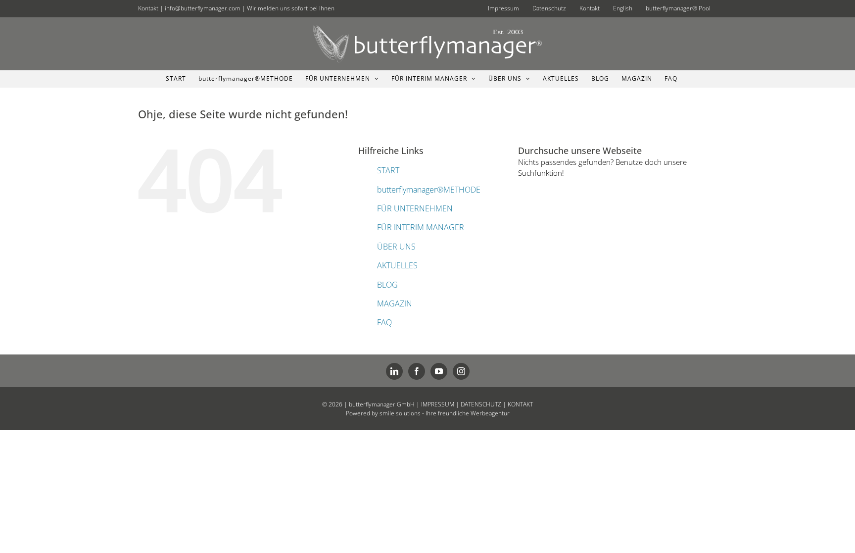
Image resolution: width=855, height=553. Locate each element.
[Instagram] (461, 371)
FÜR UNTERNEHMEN (415, 208)
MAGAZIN (394, 303)
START (388, 170)
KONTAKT (520, 404)
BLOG (387, 284)
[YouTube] (438, 371)
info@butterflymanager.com (202, 8)
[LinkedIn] (394, 371)
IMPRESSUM (437, 404)
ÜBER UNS (396, 246)
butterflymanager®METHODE (428, 189)
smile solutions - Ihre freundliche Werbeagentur (445, 413)
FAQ (384, 322)
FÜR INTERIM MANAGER (420, 227)
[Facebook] (416, 371)
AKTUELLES (397, 265)
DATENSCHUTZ (481, 404)
